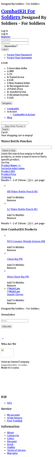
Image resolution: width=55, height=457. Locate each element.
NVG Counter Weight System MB (26, 241)
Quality (11, 447)
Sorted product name (13, 168)
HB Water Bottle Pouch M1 (22, 191)
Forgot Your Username (19, 57)
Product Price (8, 174)
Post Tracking (14, 420)
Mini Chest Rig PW (18, 276)
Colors (10, 438)
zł (15, 88)
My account (13, 414)
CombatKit (13, 108)
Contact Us (13, 435)
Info (9, 402)
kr (15, 77)
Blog (9, 117)
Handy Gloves (15, 294)
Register (6, 36)
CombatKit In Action (24, 114)
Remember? (11, 46)
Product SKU (8, 171)
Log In (5, 49)
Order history (14, 417)
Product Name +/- (11, 165)
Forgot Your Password (19, 54)
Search (5, 129)
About (10, 432)
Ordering (6, 177)
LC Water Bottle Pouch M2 (22, 209)
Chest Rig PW (15, 259)
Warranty (12, 453)
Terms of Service (16, 450)
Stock (10, 444)
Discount (12, 441)
